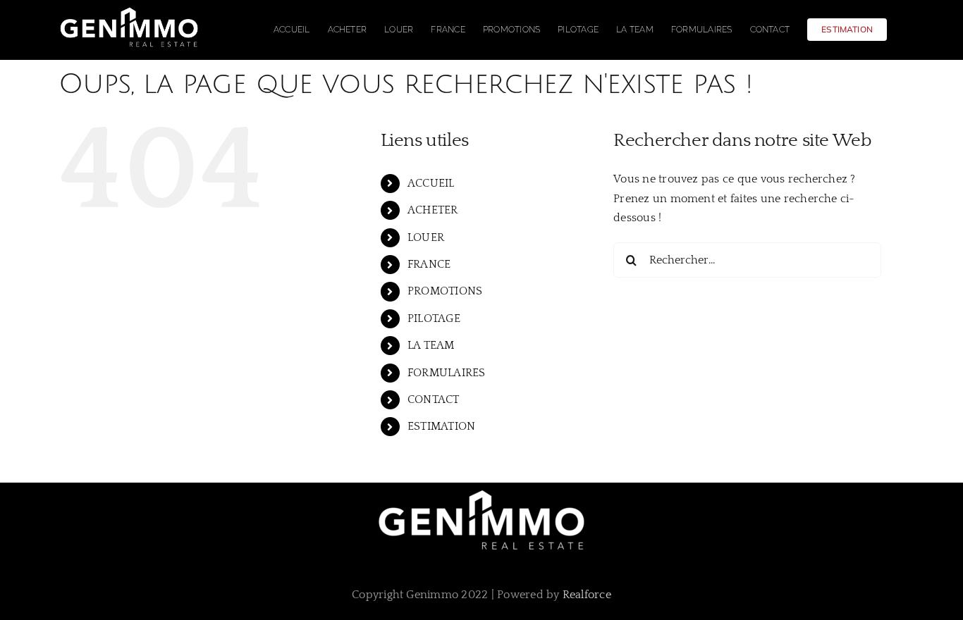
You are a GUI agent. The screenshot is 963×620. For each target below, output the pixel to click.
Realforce (587, 594)
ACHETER (432, 210)
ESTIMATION (441, 426)
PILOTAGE (433, 318)
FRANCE (428, 264)
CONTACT (433, 399)
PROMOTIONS (444, 291)
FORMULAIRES (446, 372)
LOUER (425, 237)
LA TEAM (431, 345)
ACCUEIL (431, 183)
